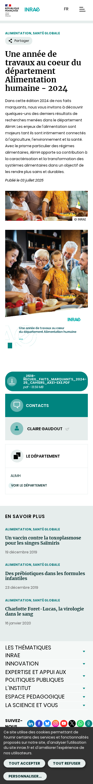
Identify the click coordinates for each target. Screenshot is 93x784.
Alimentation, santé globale (32, 33)
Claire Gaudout (45, 429)
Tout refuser (66, 763)
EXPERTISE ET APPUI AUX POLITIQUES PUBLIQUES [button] (35, 676)
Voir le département (29, 485)
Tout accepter (24, 763)
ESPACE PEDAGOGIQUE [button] (35, 696)
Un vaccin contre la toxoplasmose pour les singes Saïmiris (43, 540)
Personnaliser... (25, 776)
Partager (21, 40)
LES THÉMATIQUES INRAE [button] (28, 651)
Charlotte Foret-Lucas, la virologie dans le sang (44, 611)
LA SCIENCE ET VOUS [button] (31, 705)
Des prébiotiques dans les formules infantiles (45, 576)
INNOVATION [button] (21, 663)
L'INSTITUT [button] (18, 688)
